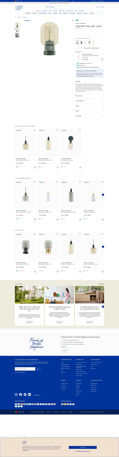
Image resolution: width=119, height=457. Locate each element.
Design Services (70, 10)
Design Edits (93, 385)
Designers (81, 10)
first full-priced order (94, 67)
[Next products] (103, 195)
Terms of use (48, 411)
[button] (97, 7)
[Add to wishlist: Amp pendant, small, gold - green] (35, 130)
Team (92, 366)
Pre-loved (63, 389)
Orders (62, 362)
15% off (56, 0)
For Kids (91, 13)
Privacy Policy (25, 450)
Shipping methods (65, 366)
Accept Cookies (83, 447)
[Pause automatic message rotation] (72, 1)
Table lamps (24, 17)
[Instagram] (16, 394)
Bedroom (65, 13)
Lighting (34, 13)
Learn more (63, 346)
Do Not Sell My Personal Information (37, 411)
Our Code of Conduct (81, 371)
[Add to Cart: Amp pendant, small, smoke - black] (35, 219)
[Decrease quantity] (76, 48)
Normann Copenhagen (80, 23)
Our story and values (80, 362)
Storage (55, 13)
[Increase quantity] (81, 48)
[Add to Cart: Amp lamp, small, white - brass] (102, 219)
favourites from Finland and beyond (86, 76)
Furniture (28, 13)
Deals (50, 10)
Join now (64, 350)
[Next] (103, 307)
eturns (83, 65)
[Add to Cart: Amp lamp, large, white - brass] (57, 219)
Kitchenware (78, 391)
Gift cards (93, 387)
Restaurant (63, 387)
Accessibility (70, 411)
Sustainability (79, 364)
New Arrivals (45, 10)
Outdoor (79, 13)
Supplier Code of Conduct (82, 373)
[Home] (15, 17)
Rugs (60, 13)
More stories (101, 283)
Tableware (78, 393)
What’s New (78, 383)
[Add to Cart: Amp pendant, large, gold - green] (57, 167)
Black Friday (93, 391)
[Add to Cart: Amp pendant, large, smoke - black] (80, 219)
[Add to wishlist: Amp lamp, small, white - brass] (102, 182)
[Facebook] (20, 394)
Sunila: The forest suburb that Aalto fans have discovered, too (29, 309)
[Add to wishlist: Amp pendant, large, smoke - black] (80, 182)
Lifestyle (85, 13)
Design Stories (62, 10)
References (93, 368)
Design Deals (94, 389)
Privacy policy (55, 411)
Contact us (63, 372)
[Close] (23, 437)
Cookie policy (63, 411)
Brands (76, 10)
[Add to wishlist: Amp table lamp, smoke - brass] (57, 234)
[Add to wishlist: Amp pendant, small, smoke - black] (35, 182)
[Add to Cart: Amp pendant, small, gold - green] (35, 167)
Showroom (63, 385)
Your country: (18, 372)
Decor (49, 13)
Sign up (38, 368)
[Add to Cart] (102, 59)
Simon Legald (78, 28)
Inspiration (55, 10)
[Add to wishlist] (73, 20)
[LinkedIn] (29, 394)
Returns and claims (65, 368)
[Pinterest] (25, 394)
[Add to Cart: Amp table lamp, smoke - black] (35, 271)
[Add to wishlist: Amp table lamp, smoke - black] (35, 234)
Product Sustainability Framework (81, 367)
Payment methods (65, 364)
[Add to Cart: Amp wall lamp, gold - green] (80, 167)
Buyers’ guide (79, 375)
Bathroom (72, 13)
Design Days (38, 10)
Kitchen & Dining (42, 13)
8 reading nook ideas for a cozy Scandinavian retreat (89, 308)
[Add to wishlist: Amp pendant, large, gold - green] (57, 130)
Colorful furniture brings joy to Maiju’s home (59, 308)
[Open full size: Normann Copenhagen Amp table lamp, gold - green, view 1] (49, 38)
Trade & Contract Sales (96, 362)
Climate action (79, 369)
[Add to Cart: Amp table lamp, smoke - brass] (57, 271)
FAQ (62, 370)
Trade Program (94, 364)
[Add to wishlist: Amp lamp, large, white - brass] (57, 182)
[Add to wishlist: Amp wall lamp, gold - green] (80, 130)
